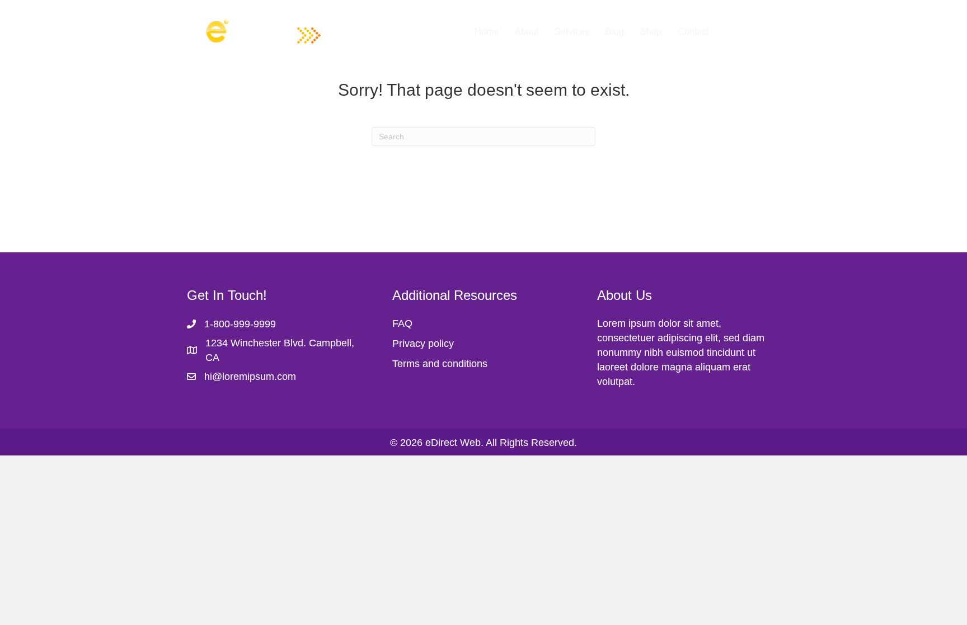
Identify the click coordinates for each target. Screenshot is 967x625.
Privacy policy (423, 343)
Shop (650, 31)
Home (487, 31)
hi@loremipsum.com (250, 376)
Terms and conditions (439, 363)
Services (572, 31)
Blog (614, 31)
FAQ (402, 323)
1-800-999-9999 (240, 324)
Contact (693, 31)
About (526, 31)
